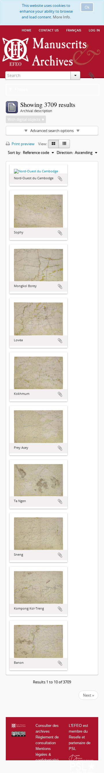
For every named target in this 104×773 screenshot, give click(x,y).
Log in (94, 30)
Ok (87, 7)
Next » (88, 695)
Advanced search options (52, 130)
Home (26, 30)
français (73, 30)
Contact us (49, 30)
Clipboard (91, 76)
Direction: (65, 152)
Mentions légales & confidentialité (47, 754)
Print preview (22, 143)
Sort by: (14, 152)
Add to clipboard (60, 179)
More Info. (62, 17)
